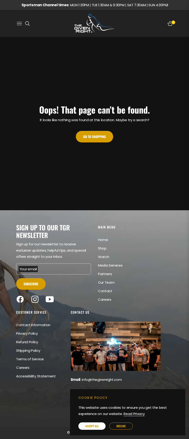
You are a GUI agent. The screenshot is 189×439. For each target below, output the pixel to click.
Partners (105, 273)
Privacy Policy (27, 333)
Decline (121, 426)
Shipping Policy (28, 350)
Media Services (110, 265)
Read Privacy (134, 413)
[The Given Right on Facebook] (21, 299)
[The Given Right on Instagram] (36, 299)
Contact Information (33, 324)
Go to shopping (94, 136)
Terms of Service (30, 359)
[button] (167, 5)
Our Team (106, 282)
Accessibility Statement (36, 376)
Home (103, 239)
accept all (92, 426)
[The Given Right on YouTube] (51, 299)
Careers (104, 299)
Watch (103, 256)
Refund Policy (27, 342)
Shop (102, 248)
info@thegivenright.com (102, 379)
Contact (105, 291)
